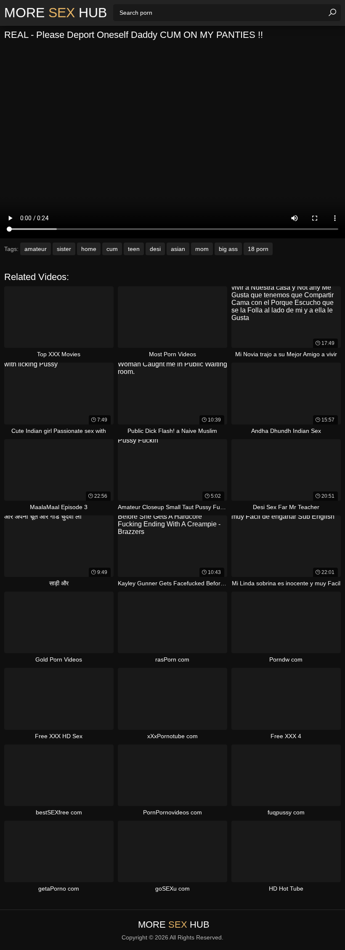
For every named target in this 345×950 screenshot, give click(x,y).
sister (64, 249)
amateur (35, 249)
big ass (228, 249)
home (88, 249)
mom (202, 249)
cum (112, 249)
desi (155, 249)
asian (178, 249)
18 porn (258, 249)
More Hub (55, 12)
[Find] (332, 12)
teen (134, 249)
